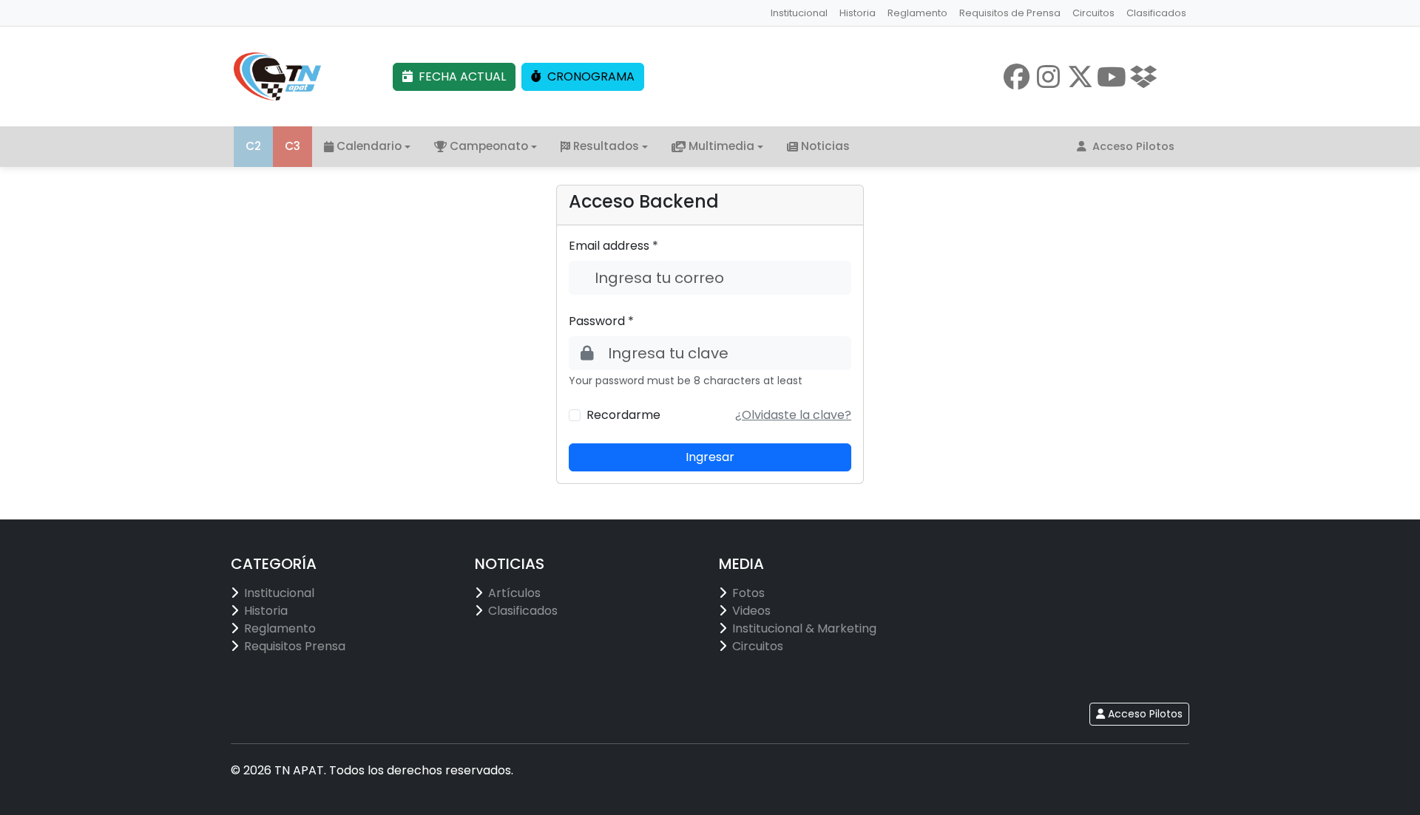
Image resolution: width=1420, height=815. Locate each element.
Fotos (748, 592)
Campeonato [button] (489, 146)
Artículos (514, 592)
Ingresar (710, 457)
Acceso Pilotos (1133, 146)
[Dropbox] (1144, 76)
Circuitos (1093, 13)
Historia (857, 13)
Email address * (613, 245)
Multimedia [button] (721, 146)
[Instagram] (1048, 76)
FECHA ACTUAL (462, 76)
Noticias (825, 146)
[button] (793, 414)
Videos (751, 610)
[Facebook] (1017, 76)
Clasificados (1156, 13)
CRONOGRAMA (591, 76)
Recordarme (623, 414)
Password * (601, 321)
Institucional (799, 13)
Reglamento (917, 13)
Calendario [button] (369, 146)
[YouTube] (1112, 76)
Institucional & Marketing (804, 628)
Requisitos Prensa (294, 646)
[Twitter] (1080, 76)
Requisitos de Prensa (1010, 13)
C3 (292, 146)
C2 (253, 146)
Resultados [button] (606, 146)
